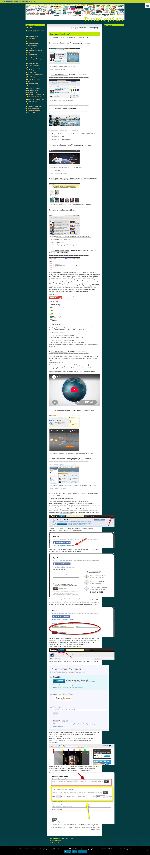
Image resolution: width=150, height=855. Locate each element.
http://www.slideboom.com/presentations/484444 (69, 167)
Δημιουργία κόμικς (32, 54)
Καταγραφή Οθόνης (32, 83)
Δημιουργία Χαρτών (32, 63)
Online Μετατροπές (32, 36)
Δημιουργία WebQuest (33, 48)
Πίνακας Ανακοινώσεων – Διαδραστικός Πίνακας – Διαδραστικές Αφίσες (33, 90)
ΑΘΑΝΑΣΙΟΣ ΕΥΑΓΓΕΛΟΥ (63, 827)
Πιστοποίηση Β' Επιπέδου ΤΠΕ (35, 97)
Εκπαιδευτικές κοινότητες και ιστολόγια (14, 1)
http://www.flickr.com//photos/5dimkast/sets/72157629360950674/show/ (77, 134)
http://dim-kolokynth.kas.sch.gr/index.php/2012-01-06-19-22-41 (73, 236)
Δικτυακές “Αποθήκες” (60, 34)
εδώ (77, 644)
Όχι (74, 852)
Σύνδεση (32, 1)
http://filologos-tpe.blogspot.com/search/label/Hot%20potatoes (73, 204)
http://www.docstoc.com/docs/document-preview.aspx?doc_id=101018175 (76, 485)
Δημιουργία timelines (33, 43)
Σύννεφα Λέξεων (31, 104)
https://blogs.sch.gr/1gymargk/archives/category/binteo (64, 245)
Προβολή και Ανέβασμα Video (35, 99)
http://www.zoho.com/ (59, 351)
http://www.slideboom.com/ (61, 145)
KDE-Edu (30, 27)
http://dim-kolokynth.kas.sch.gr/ (57, 103)
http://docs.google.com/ (60, 250)
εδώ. (84, 644)
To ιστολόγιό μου (104, 18)
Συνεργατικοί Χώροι (32, 101)
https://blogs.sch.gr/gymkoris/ (57, 242)
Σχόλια (59, 840)
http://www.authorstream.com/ (62, 410)
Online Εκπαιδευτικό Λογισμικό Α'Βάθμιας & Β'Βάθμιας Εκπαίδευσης (35, 32)
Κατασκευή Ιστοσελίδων (33, 86)
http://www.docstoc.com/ (61, 459)
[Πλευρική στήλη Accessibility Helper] (147, 5)
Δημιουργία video (32, 45)
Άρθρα (52, 840)
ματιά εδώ (85, 501)
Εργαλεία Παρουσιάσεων (34, 77)
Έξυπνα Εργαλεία (32, 72)
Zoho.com (55, 356)
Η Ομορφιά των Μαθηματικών (64, 100)
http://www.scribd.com (73, 509)
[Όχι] (147, 851)
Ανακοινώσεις (31, 38)
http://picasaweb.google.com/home (64, 179)
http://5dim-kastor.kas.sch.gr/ (57, 136)
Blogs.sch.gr (61, 842)
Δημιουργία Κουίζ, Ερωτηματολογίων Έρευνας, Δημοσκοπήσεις (33, 59)
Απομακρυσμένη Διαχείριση (34, 41)
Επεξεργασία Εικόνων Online (35, 74)
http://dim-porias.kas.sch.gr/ (56, 170)
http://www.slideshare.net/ (61, 43)
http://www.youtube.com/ (60, 210)
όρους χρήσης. (59, 362)
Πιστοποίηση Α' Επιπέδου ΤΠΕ (35, 94)
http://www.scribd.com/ (59, 74)
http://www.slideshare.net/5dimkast (66, 66)
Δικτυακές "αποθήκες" (91, 827)
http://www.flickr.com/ (59, 108)
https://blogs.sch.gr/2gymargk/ (57, 69)
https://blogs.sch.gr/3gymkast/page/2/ (59, 173)
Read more (82, 852)
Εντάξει (67, 852)
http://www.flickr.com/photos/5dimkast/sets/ (60, 139)
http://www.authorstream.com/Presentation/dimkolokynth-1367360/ (74, 453)
